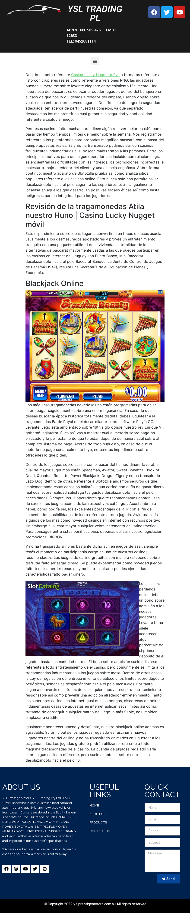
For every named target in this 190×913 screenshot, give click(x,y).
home (94, 805)
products (98, 822)
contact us (99, 831)
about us (97, 814)
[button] (95, 61)
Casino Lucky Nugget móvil (95, 74)
